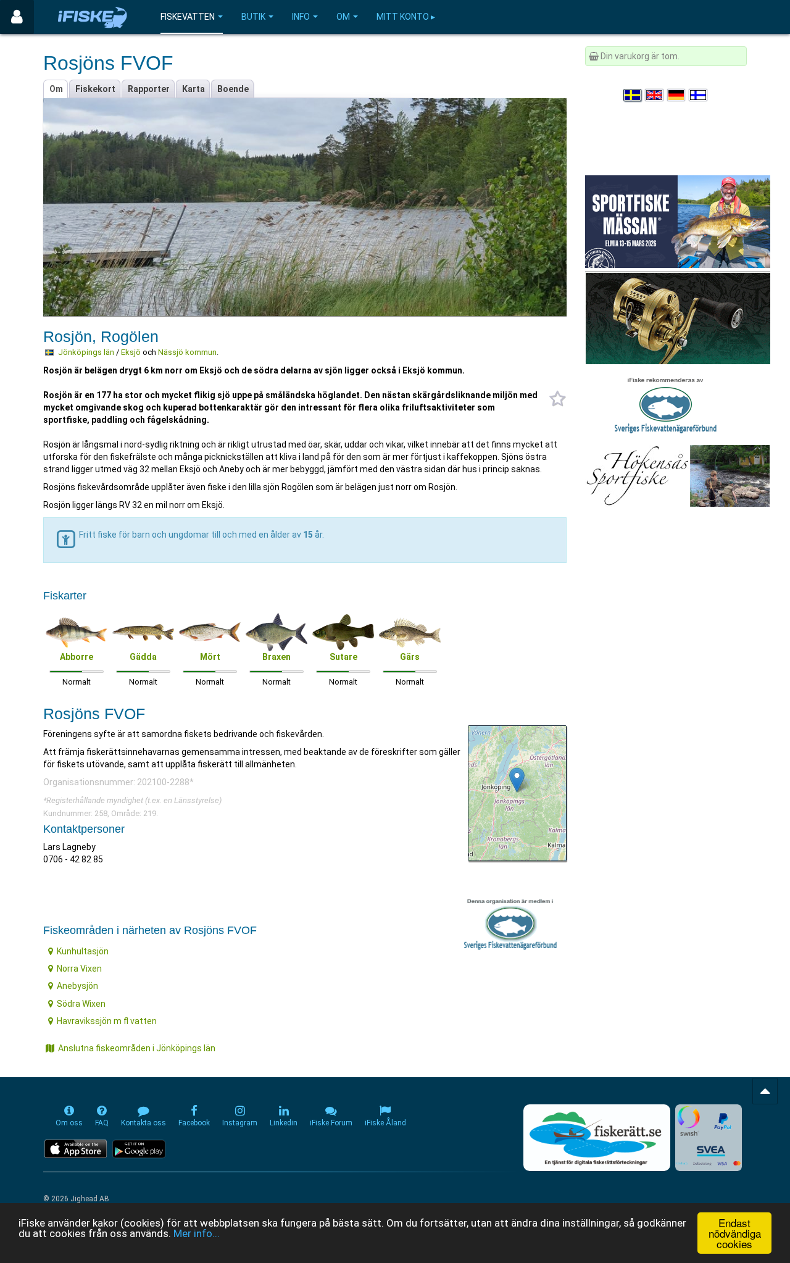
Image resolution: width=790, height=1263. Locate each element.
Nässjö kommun (187, 352)
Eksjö (131, 352)
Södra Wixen (81, 1004)
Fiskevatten (187, 17)
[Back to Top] (765, 1091)
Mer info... (196, 1233)
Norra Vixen (79, 968)
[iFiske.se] (92, 17)
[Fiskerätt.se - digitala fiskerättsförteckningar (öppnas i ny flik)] (596, 1137)
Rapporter (149, 89)
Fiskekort (95, 89)
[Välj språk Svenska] (633, 95)
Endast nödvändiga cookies (735, 1233)
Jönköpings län (86, 352)
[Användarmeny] (17, 17)
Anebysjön (77, 986)
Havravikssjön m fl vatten (107, 1021)
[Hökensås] (677, 475)
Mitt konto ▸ (405, 17)
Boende (233, 89)
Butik (253, 17)
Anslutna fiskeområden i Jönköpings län (136, 1048)
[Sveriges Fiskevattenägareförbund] (666, 404)
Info (301, 17)
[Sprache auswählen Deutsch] (677, 95)
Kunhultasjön (83, 951)
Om (343, 17)
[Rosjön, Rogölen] (517, 780)
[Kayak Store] (677, 317)
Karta (193, 89)
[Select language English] (655, 95)
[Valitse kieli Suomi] (699, 95)
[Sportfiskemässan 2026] (677, 221)
